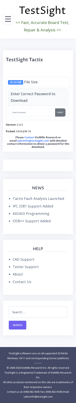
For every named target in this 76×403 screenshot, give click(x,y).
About (18, 274)
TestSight (42, 11)
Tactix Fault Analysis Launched (38, 198)
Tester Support (26, 266)
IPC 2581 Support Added (33, 206)
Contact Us (22, 281)
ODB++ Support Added (32, 221)
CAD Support (23, 259)
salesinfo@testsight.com (33, 141)
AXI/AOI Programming (31, 213)
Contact (29, 137)
